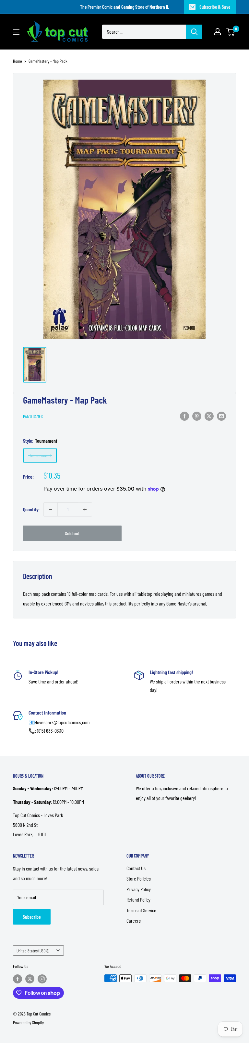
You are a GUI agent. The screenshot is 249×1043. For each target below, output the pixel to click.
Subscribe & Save (214, 7)
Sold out (72, 533)
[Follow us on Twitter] (29, 978)
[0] (231, 32)
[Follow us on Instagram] (42, 978)
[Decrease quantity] (50, 509)
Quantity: (31, 509)
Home (17, 61)
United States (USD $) (33, 950)
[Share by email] (221, 416)
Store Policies (138, 878)
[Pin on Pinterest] (196, 416)
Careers (133, 920)
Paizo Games (33, 416)
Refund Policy (138, 899)
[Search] (194, 32)
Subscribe (32, 917)
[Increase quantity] (85, 509)
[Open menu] (16, 32)
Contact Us (136, 868)
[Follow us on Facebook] (17, 978)
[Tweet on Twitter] (209, 416)
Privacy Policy (138, 889)
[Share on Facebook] (184, 416)
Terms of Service (141, 910)
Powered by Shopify (28, 1022)
